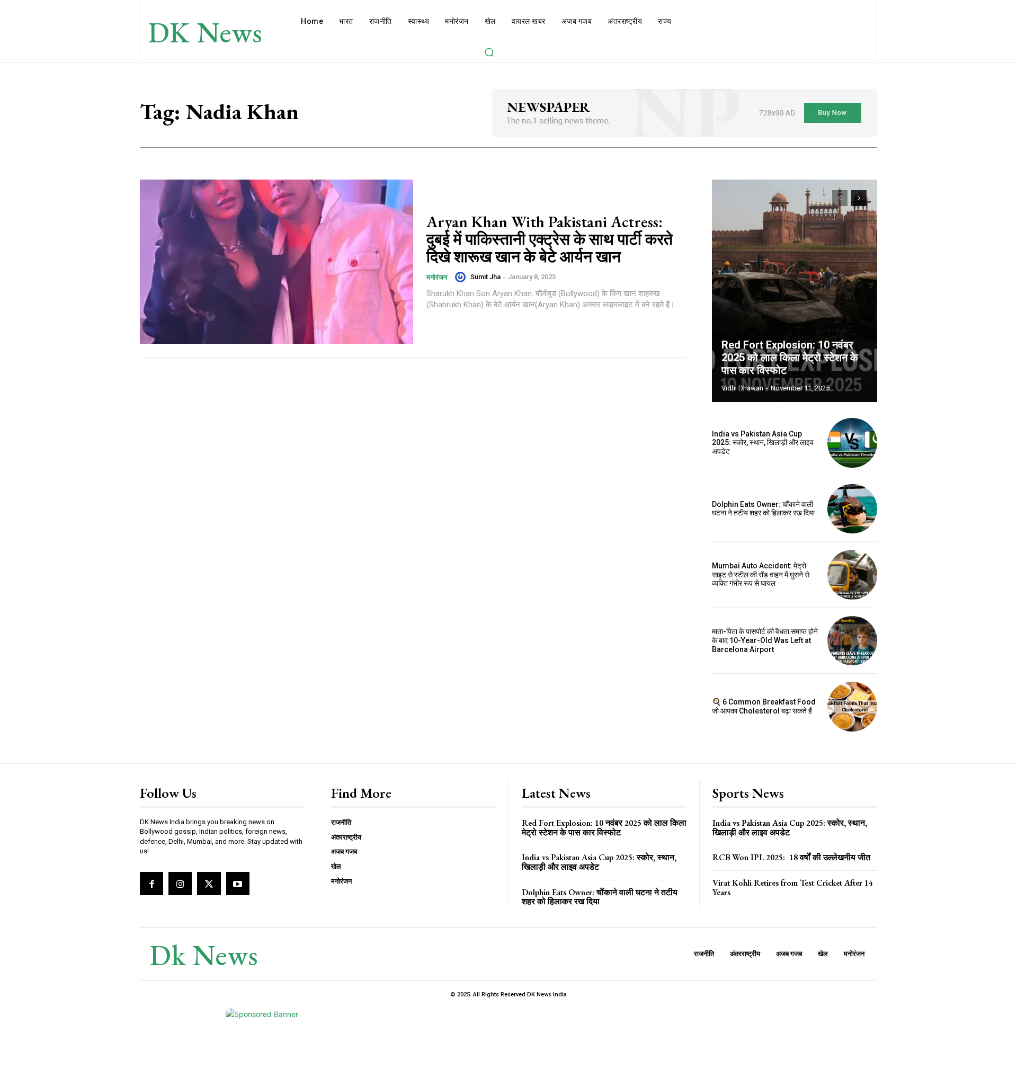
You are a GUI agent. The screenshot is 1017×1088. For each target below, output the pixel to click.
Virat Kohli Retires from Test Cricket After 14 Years (792, 887)
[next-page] (859, 198)
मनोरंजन (436, 277)
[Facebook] (151, 883)
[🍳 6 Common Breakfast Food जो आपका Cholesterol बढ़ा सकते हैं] (852, 707)
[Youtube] (237, 883)
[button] (489, 52)
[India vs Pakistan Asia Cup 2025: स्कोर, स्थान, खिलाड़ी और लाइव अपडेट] (852, 443)
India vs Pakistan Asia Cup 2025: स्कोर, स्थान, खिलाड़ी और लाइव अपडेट (763, 443)
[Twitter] (208, 883)
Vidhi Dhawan (742, 388)
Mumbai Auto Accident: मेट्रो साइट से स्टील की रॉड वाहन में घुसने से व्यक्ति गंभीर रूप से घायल (760, 574)
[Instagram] (180, 883)
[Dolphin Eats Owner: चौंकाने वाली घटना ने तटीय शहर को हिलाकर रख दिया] (852, 509)
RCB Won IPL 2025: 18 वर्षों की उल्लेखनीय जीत (791, 857)
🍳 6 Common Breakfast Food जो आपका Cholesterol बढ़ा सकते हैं (764, 706)
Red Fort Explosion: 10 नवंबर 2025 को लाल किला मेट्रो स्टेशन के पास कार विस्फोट (789, 357)
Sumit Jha (485, 277)
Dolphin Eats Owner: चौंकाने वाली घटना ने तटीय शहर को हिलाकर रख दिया (763, 509)
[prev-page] (840, 198)
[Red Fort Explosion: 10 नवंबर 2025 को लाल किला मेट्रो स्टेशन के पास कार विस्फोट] (794, 291)
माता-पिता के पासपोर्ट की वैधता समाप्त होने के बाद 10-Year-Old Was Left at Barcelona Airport (765, 640)
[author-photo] (462, 277)
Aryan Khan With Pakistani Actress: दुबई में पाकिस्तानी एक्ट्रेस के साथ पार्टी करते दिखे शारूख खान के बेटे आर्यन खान (549, 239)
